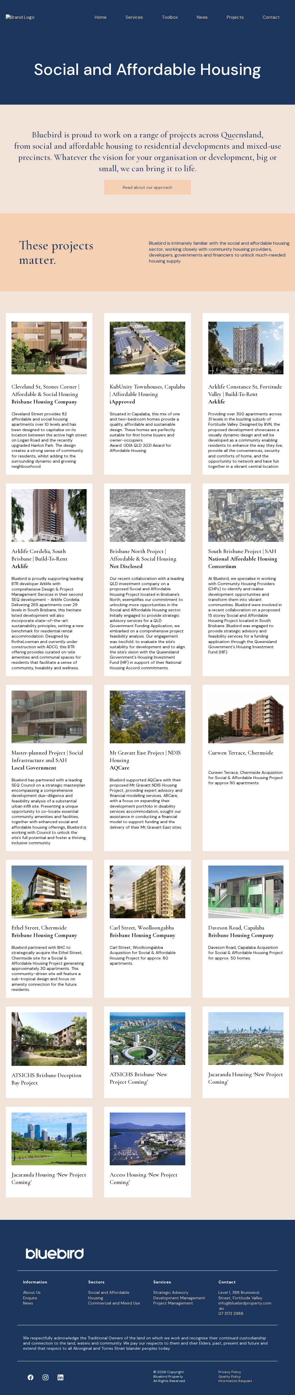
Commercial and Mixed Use (114, 1303)
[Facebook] (30, 1377)
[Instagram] (45, 1377)
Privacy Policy (229, 1372)
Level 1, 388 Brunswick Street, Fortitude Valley (240, 1295)
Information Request (235, 1381)
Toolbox (170, 17)
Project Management (173, 1303)
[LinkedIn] (60, 1377)
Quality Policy (229, 1376)
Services (134, 17)
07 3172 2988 (230, 1313)
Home (101, 17)
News (202, 17)
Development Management (179, 1297)
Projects (235, 17)
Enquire (30, 1297)
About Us (32, 1292)
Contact (271, 17)
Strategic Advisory (170, 1292)
